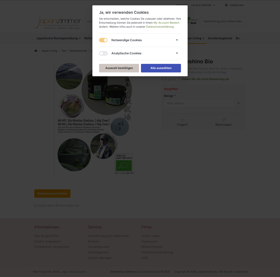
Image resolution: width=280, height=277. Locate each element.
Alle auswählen (161, 68)
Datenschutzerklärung (160, 26)
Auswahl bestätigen (119, 68)
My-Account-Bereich (166, 22)
